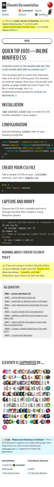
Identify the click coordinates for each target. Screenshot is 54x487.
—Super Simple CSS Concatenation (24, 311)
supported (27, 363)
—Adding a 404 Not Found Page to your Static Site (26, 317)
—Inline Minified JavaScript (20, 297)
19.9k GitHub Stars (11, 473)
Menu (27, 41)
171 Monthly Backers (37, 473)
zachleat (20, 465)
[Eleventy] (4, 5)
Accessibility (8, 460)
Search (38, 10)
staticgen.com (8, 448)
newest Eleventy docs (12, 24)
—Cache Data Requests (18, 335)
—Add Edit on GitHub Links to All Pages (26, 301)
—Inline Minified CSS (18, 293)
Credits (31, 468)
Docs (4, 10)
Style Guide (7, 468)
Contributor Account (38, 460)
